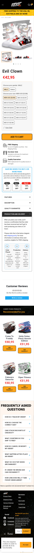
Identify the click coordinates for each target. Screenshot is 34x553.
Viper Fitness (24, 377)
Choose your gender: (12, 85)
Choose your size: (15, 94)
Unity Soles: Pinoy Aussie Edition (24, 338)
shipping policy (12, 235)
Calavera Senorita (9, 378)
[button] (13, 64)
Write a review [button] (17, 298)
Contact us (21, 504)
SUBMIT (26, 531)
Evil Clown (12, 71)
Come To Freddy (9, 337)
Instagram (11, 521)
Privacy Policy (7, 496)
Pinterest (11, 524)
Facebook (11, 518)
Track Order (21, 507)
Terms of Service (8, 503)
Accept (25, 545)
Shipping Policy (7, 499)
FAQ (19, 497)
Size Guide (21, 500)
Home (2, 17)
